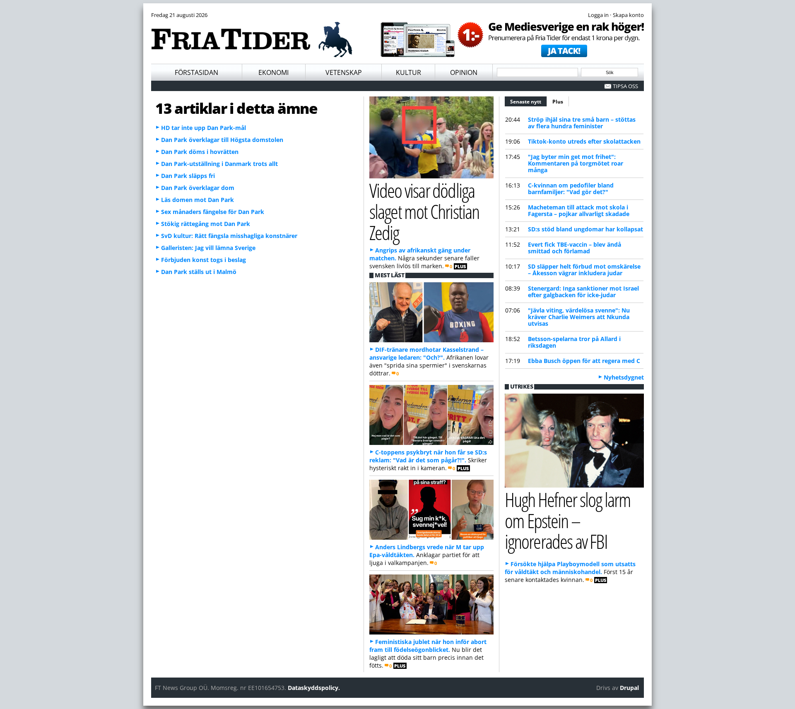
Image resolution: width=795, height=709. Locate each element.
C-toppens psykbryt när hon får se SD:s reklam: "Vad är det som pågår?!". (428, 456)
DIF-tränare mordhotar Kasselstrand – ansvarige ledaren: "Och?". (426, 353)
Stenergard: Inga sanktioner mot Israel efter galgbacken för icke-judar (583, 291)
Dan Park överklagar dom (197, 188)
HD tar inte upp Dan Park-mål (203, 128)
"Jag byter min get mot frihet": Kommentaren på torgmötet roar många (575, 163)
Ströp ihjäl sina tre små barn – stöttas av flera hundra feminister (582, 122)
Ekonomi (273, 72)
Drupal (629, 688)
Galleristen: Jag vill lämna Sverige (208, 248)
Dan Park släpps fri (188, 176)
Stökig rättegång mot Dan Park (205, 224)
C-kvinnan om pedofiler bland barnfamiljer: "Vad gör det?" (571, 188)
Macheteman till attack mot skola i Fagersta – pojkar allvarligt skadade (578, 210)
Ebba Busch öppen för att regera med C (584, 361)
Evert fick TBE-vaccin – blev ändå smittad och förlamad (574, 247)
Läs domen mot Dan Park (197, 200)
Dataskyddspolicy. (314, 688)
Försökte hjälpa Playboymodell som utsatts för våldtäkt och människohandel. (570, 568)
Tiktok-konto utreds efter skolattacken (584, 141)
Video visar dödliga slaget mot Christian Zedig (424, 211)
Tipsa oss (625, 86)
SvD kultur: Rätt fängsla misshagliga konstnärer (229, 236)
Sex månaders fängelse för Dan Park (212, 212)
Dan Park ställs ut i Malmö (198, 272)
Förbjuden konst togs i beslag (203, 260)
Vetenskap (343, 72)
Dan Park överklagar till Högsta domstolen (222, 140)
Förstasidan (196, 72)
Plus (557, 102)
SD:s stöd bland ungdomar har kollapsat (585, 229)
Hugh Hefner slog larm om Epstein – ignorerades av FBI (568, 520)
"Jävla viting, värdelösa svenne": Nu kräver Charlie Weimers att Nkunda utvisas (579, 316)
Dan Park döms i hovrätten (199, 152)
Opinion (463, 72)
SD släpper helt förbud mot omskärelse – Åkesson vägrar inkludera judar (584, 269)
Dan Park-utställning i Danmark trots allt (219, 164)
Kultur (408, 72)
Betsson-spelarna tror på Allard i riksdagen (574, 342)
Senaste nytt (528, 102)
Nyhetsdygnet (624, 377)
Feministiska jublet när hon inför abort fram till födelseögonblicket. (428, 646)
